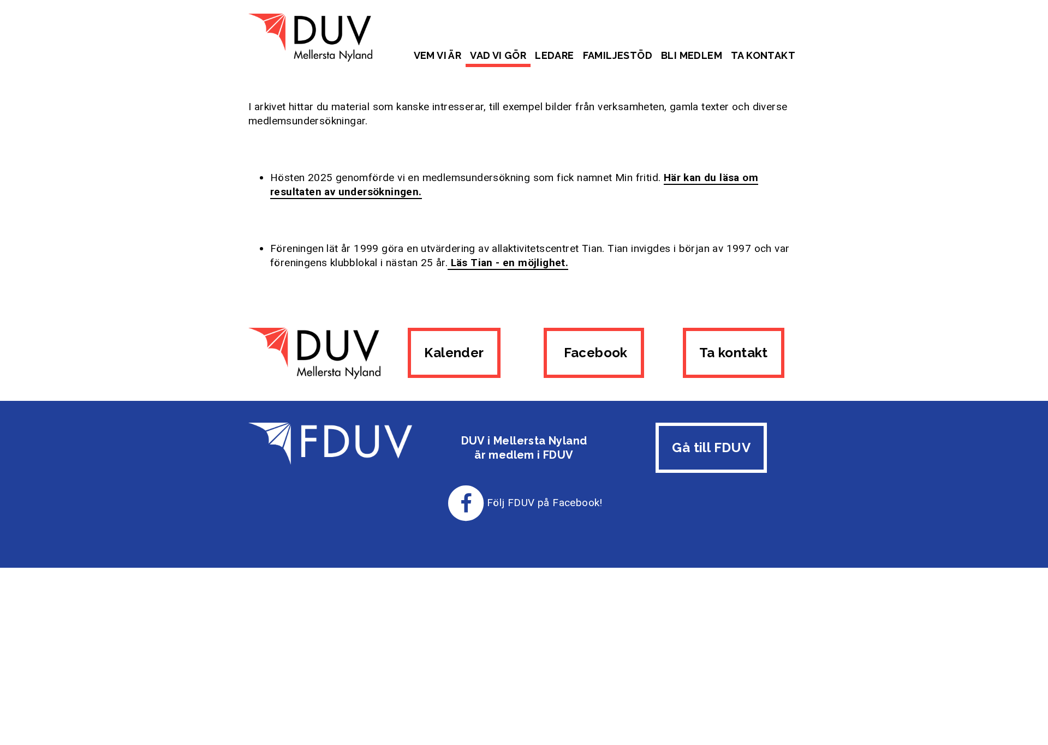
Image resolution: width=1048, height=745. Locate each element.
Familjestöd (617, 55)
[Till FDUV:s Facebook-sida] (466, 502)
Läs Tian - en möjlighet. (508, 262)
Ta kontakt (763, 55)
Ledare (554, 55)
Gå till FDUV (711, 447)
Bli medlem (691, 55)
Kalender (454, 353)
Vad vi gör (498, 55)
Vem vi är (438, 55)
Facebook (594, 353)
